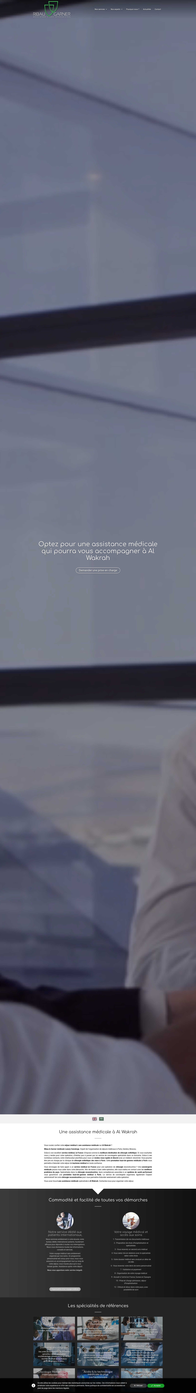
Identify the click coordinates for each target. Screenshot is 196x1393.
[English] (94, 1119)
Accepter (157, 1385)
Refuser (139, 1385)
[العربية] (101, 1119)
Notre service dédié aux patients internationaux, (65, 1234)
